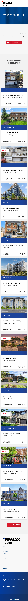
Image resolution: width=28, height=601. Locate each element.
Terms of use (12, 597)
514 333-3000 (8, 582)
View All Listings (14, 524)
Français (5, 568)
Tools (4, 558)
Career (4, 556)
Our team (5, 551)
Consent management (21, 597)
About (4, 553)
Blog (4, 563)
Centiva (16, 599)
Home (8, 42)
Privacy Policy (5, 597)
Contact (5, 565)
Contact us (17, 42)
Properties (5, 548)
